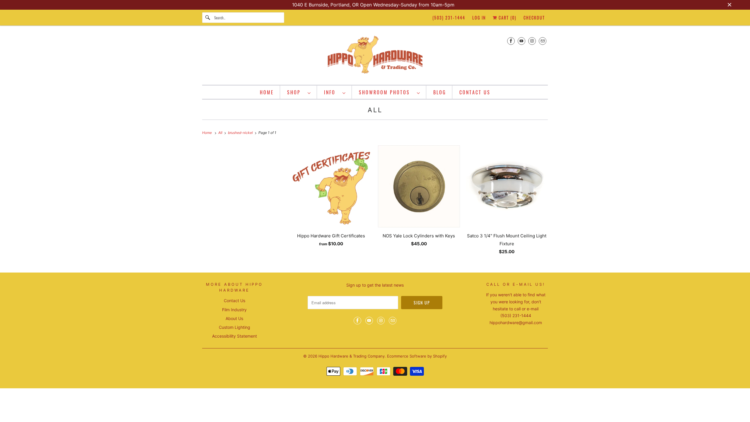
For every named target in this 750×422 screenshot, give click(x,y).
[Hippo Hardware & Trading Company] (375, 56)
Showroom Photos (386, 92)
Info (332, 92)
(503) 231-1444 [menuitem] (448, 17)
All (375, 110)
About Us (234, 318)
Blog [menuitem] (439, 92)
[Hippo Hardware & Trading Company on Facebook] (511, 40)
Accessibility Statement (234, 335)
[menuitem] (299, 92)
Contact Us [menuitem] (474, 92)
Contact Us (234, 300)
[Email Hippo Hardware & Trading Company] (542, 40)
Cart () (507, 17)
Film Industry (234, 309)
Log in (479, 17)
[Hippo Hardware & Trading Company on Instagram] (532, 40)
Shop (296, 92)
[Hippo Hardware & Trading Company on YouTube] (521, 40)
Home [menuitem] (267, 92)
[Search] (208, 17)
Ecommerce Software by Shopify (417, 356)
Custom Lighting (234, 327)
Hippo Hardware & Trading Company (351, 356)
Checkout (534, 17)
